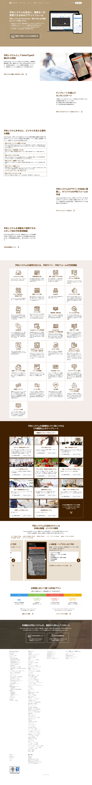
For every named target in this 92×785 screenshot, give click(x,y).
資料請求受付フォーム (51, 654)
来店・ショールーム (32, 714)
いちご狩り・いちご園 (32, 748)
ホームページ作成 (12, 655)
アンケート (15, 170)
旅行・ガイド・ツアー (32, 704)
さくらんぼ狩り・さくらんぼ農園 (34, 747)
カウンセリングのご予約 (27, 537)
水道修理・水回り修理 (32, 721)
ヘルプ (10, 759)
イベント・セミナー (32, 706)
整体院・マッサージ (32, 668)
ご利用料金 (11, 654)
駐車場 (29, 658)
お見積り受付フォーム (51, 652)
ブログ (10, 760)
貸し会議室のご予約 (15, 537)
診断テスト (22, 170)
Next (39, 559)
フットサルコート (31, 689)
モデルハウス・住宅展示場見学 (34, 711)
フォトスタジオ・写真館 (33, 665)
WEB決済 (11, 690)
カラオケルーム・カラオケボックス (35, 685)
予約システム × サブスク (11, 155)
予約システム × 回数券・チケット (13, 160)
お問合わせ (11, 756)
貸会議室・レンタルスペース (34, 654)
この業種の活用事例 (16, 455)
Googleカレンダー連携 (16, 666)
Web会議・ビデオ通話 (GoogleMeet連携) (18, 669)
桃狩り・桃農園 (31, 749)
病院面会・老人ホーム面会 (33, 692)
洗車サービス (30, 661)
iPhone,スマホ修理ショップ (33, 710)
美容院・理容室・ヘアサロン (34, 675)
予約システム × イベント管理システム (15, 143)
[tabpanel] (30, 559)
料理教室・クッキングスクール (34, 734)
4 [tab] (32, 576)
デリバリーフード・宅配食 (33, 680)
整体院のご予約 (40, 536)
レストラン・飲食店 (32, 678)
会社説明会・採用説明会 (33, 707)
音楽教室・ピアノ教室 (32, 738)
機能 (24, 2)
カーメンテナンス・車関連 (33, 659)
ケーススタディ (12, 697)
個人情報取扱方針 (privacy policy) (34, 761)
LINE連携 (11, 699)
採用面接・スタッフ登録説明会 (34, 709)
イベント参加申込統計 (15, 672)
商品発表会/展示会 (69, 655)
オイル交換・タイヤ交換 (33, 662)
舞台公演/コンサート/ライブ (71, 657)
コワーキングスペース (32, 655)
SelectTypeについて (13, 652)
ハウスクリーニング (32, 724)
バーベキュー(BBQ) (32, 683)
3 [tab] (30, 576)
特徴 (20, 2)
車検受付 (30, 664)
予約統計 (13, 665)
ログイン (72, 2)
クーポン (13, 696)
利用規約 (30, 757)
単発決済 (13, 692)
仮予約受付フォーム (51, 657)
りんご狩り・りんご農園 (33, 744)
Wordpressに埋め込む (15, 659)
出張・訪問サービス (32, 716)
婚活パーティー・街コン (70, 654)
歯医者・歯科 (30, 693)
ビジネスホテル (31, 740)
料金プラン (41, 2)
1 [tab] (26, 576)
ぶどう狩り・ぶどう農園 (33, 742)
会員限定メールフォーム (16, 678)
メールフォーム (8, 170)
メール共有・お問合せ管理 (16, 676)
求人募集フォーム (50, 655)
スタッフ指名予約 (15, 664)
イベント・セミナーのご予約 (52, 536)
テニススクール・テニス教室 (34, 733)
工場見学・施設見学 (32, 657)
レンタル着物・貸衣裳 (32, 676)
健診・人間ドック (31, 696)
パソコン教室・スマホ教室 (33, 735)
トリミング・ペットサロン (33, 699)
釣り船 (29, 686)
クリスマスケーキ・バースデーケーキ (35, 682)
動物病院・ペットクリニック (34, 697)
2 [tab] (28, 576)
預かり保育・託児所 (32, 727)
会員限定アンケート (15, 683)
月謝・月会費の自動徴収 (16, 689)
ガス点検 (30, 720)
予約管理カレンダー (15, 661)
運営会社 (30, 756)
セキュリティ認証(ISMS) (33, 763)
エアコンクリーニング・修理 (34, 717)
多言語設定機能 (14, 658)
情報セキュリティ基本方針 (33, 760)
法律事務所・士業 (31, 700)
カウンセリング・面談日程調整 (34, 702)
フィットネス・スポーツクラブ (34, 730)
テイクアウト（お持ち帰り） (34, 679)
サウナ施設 (30, 688)
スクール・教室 (31, 725)
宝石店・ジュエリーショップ (34, 669)
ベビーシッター (31, 723)
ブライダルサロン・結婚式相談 (34, 671)
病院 (29, 690)
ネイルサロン (30, 673)
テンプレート (29, 2)
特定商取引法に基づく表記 (33, 759)
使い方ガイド (47, 2)
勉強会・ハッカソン (70, 658)
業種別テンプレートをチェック (45, 433)
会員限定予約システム (15, 662)
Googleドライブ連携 (13, 700)
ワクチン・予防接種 (32, 695)
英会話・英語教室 (31, 737)
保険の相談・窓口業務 (32, 703)
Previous (13, 560)
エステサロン (30, 672)
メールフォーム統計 (15, 679)
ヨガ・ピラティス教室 (32, 728)
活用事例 (35, 2)
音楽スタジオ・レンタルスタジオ (34, 666)
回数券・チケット (15, 694)
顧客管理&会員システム (14, 686)
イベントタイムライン (15, 673)
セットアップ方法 (27, 455)
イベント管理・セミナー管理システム (16, 670)
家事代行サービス (31, 718)
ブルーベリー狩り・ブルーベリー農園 (35, 745)
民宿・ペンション (31, 741)
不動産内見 (30, 713)
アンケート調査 (12, 682)
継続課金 (13, 693)
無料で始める (78, 2)
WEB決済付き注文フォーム (16, 680)
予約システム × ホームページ (12, 173)
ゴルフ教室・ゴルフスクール (34, 731)
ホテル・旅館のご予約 (15, 536)
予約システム (12, 657)
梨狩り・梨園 (30, 751)
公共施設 (30, 652)
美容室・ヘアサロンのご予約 (67, 536)
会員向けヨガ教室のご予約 (28, 536)
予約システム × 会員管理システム (13, 150)
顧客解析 (13, 687)
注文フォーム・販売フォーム (52, 658)
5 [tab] (33, 576)
